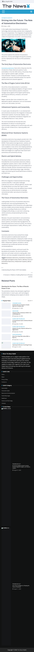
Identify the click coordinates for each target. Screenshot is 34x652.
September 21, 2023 (18, 308)
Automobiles (4, 388)
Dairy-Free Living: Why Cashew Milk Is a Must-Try (21, 336)
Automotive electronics (8, 68)
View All (30, 300)
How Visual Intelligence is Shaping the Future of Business (20, 586)
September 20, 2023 (18, 316)
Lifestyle (4, 403)
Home (3, 374)
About (3, 377)
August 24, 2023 (17, 347)
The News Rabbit (21, 650)
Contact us (4, 382)
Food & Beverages (17, 334)
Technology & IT (16, 464)
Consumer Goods (16, 303)
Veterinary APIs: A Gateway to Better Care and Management (21, 313)
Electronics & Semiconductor (8, 393)
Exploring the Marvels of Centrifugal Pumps (22, 345)
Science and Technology (18, 318)
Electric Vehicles (22, 260)
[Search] (31, 11)
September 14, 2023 (18, 339)
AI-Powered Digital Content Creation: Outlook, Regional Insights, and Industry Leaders (21, 467)
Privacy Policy (5, 379)
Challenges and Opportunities (9, 260)
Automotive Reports (7, 18)
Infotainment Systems (21, 261)
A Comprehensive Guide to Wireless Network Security (22, 321)
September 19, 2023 (18, 324)
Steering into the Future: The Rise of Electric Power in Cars (15, 287)
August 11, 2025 (17, 589)
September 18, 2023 (18, 332)
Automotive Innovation (25, 258)
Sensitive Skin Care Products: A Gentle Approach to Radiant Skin (20, 305)
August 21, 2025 (17, 470)
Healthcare (15, 311)
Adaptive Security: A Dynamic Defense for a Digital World (22, 329)
